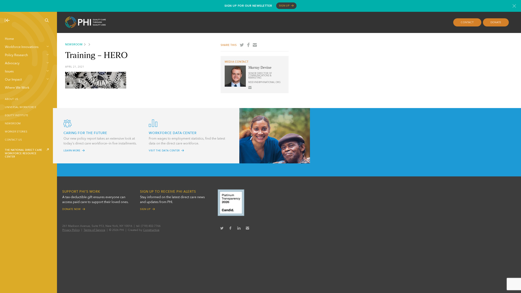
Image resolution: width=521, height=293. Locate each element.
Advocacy (12, 63)
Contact (467, 22)
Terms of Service (94, 230)
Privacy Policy (71, 230)
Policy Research (16, 55)
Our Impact (13, 79)
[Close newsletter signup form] (514, 6)
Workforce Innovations (21, 47)
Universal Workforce (20, 107)
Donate (495, 22)
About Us (11, 99)
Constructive (151, 230)
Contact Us (13, 140)
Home (9, 39)
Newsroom (13, 123)
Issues (9, 71)
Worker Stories (16, 132)
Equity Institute (16, 115)
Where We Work (17, 88)
